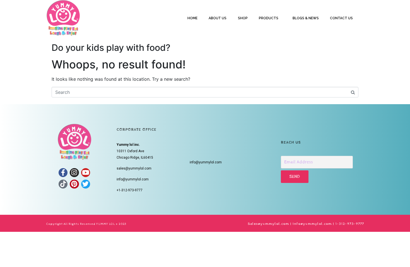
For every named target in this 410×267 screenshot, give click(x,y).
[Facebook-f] (63, 172)
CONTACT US (341, 18)
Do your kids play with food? (111, 47)
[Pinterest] (74, 184)
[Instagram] (74, 172)
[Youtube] (85, 172)
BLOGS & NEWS (306, 18)
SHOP (243, 18)
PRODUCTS (268, 18)
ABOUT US (217, 18)
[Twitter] (85, 184)
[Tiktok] (63, 184)
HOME (192, 18)
